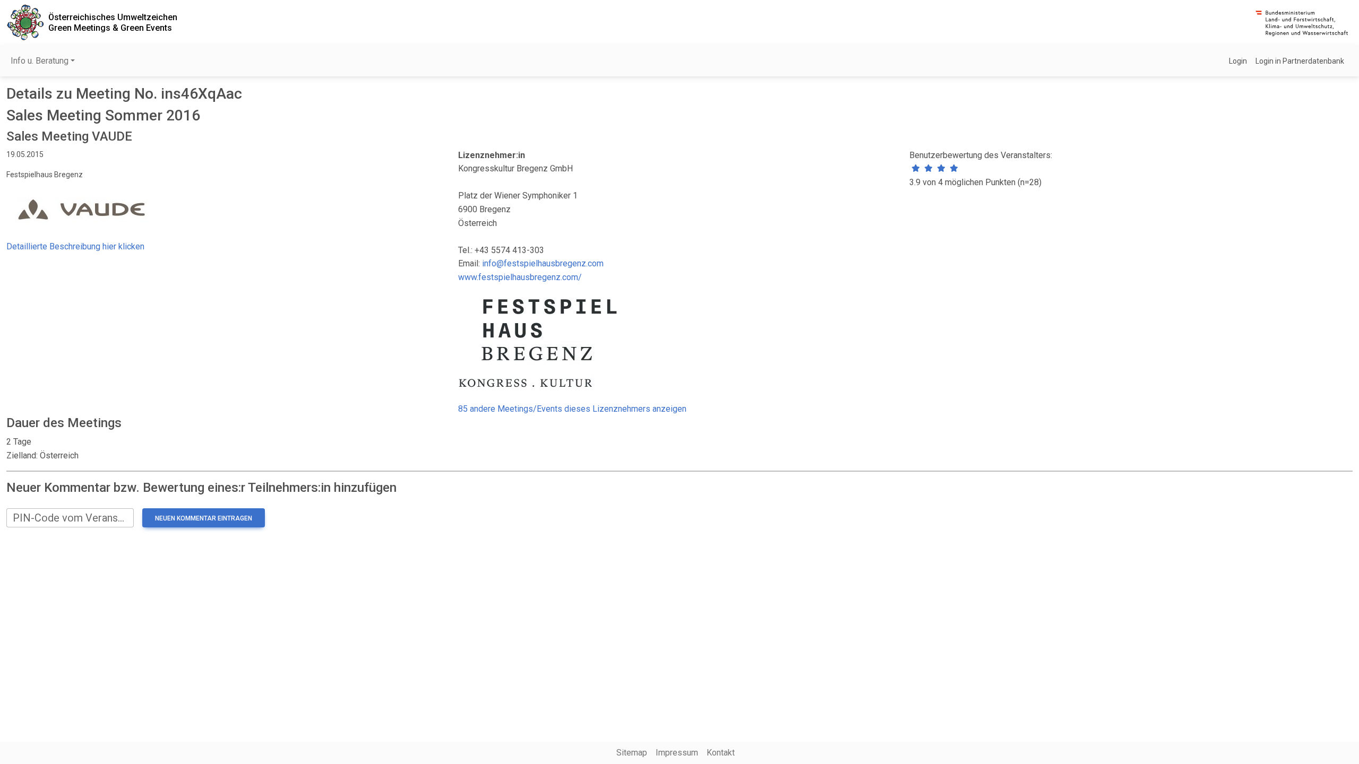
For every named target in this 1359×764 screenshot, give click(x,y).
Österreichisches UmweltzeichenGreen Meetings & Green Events (112, 22)
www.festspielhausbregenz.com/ (520, 277)
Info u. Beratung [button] (39, 61)
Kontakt (721, 753)
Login (1238, 61)
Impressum (677, 753)
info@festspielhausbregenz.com (543, 263)
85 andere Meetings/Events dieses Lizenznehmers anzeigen (572, 409)
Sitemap (631, 753)
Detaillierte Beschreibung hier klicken (75, 246)
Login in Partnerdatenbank (1299, 61)
